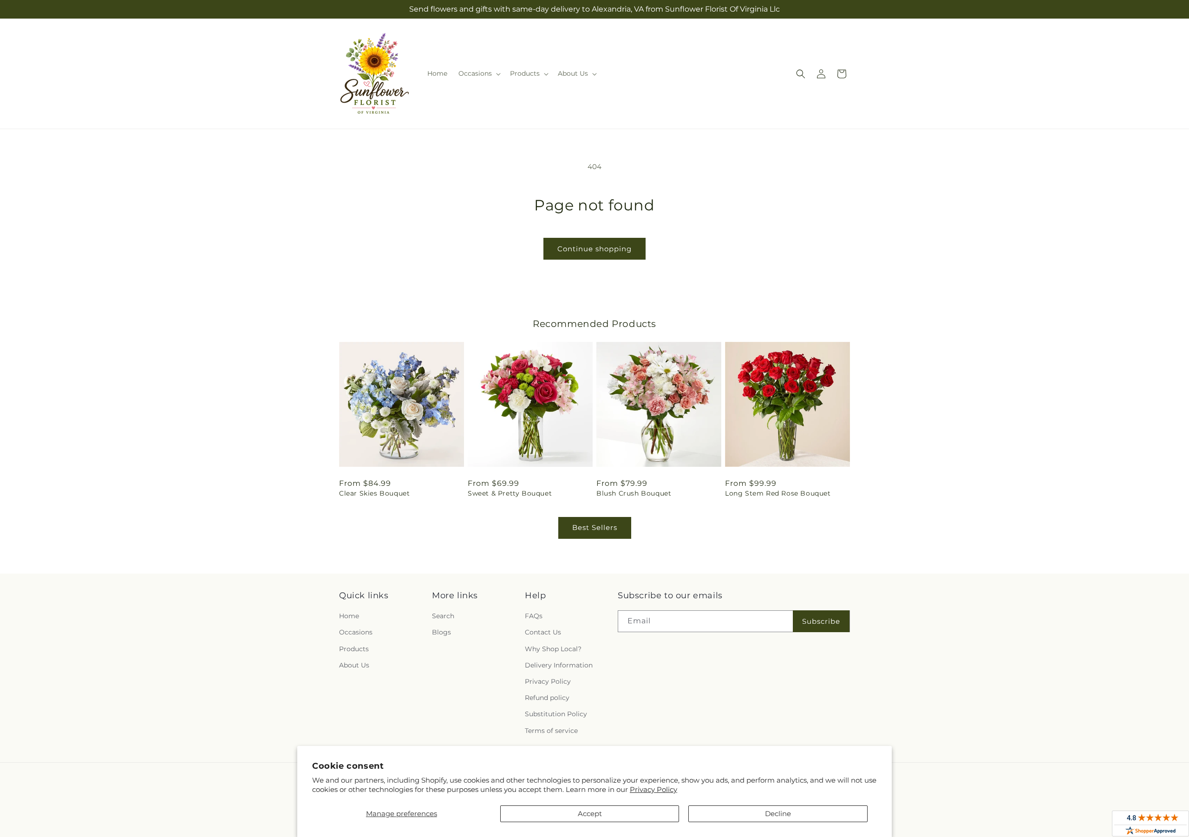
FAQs (533, 616)
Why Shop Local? (553, 649)
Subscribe (821, 621)
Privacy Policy (653, 789)
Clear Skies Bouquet (374, 493)
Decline (778, 813)
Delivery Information (559, 665)
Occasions (355, 632)
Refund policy (547, 697)
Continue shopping (594, 248)
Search (443, 616)
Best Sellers (594, 527)
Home (349, 616)
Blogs (441, 632)
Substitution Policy (556, 714)
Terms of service (551, 730)
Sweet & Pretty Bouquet (510, 493)
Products (354, 649)
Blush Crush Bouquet (633, 493)
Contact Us (543, 632)
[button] (478, 73)
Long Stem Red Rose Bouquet (778, 493)
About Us (354, 665)
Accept (590, 813)
